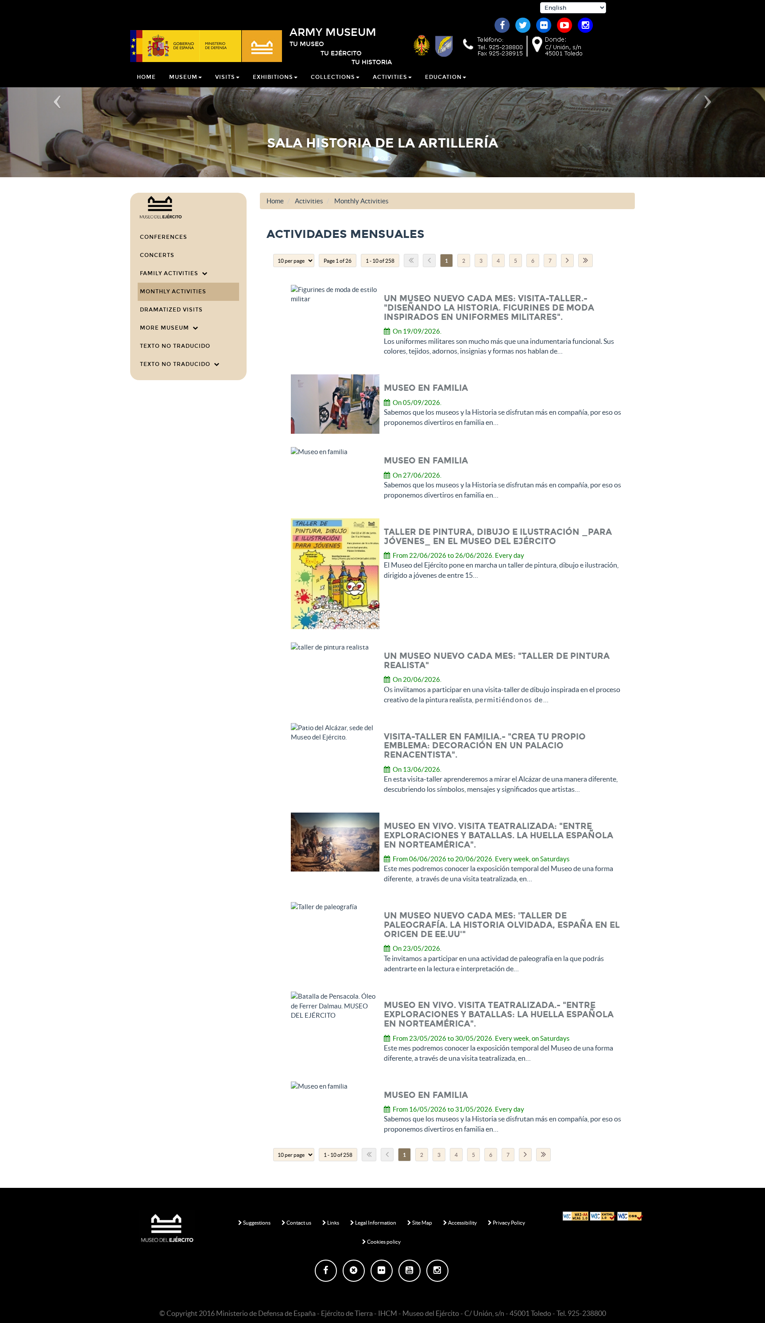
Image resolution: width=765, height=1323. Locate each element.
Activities (309, 201)
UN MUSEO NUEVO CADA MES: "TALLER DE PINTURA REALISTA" (497, 660)
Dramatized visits (171, 310)
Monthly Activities (173, 291)
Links (332, 1223)
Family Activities (171, 273)
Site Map (421, 1223)
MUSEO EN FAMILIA (426, 388)
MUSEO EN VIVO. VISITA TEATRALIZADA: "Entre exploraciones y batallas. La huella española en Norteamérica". (498, 835)
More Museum (166, 328)
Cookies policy (383, 1242)
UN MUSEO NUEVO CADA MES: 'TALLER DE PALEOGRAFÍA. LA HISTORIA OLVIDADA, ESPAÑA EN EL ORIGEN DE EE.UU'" (502, 925)
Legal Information (375, 1223)
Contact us (298, 1223)
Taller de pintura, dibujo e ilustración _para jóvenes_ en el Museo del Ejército (498, 536)
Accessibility (462, 1223)
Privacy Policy (508, 1223)
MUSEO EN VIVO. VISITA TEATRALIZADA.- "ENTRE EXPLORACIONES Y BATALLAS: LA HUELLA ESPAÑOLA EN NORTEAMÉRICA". (499, 1014)
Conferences (163, 237)
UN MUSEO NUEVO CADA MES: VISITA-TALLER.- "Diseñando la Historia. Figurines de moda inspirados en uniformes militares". (489, 307)
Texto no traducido (175, 346)
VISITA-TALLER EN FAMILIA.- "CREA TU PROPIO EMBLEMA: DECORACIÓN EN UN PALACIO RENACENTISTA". (485, 746)
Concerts (157, 255)
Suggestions (256, 1223)
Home (146, 77)
